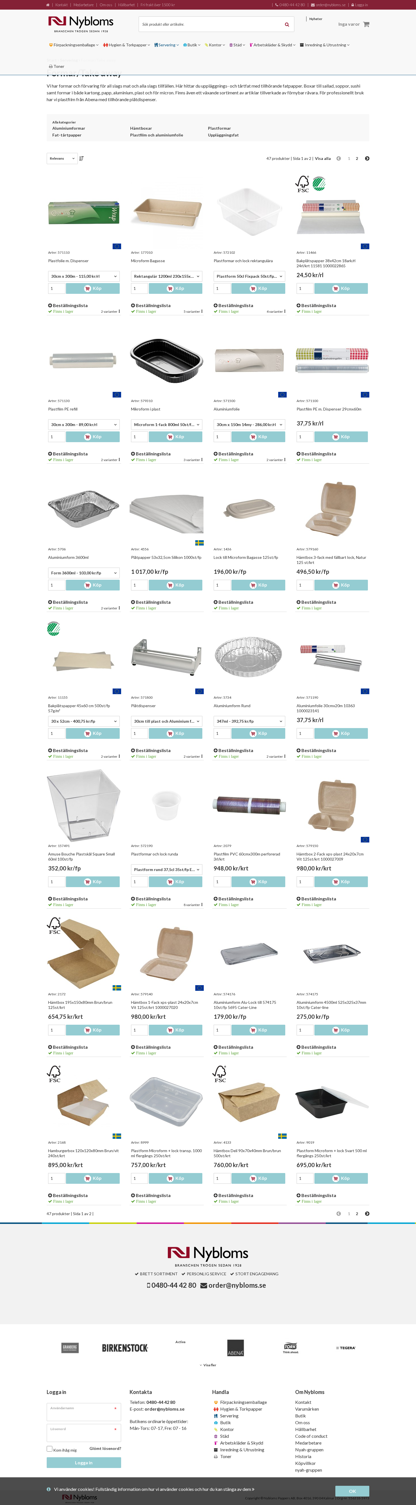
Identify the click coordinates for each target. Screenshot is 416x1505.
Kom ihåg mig (65, 1450)
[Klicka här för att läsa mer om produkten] (84, 212)
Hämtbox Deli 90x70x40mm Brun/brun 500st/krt (247, 1153)
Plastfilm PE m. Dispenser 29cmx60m (329, 409)
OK (352, 1491)
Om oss (302, 1422)
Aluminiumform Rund (232, 705)
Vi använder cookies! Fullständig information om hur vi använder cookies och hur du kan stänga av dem (153, 1489)
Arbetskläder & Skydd (241, 1442)
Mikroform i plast (145, 409)
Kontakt (303, 1402)
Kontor (226, 1429)
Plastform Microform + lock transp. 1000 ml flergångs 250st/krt (166, 1153)
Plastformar (219, 128)
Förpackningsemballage (243, 1402)
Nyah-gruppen (309, 1449)
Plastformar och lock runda (154, 854)
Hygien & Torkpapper (240, 1408)
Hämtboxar (141, 128)
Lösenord (58, 1429)
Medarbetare (308, 1442)
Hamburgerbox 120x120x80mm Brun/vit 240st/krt (83, 1153)
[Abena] (235, 1348)
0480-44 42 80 (173, 1285)
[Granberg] (70, 1348)
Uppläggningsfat (223, 135)
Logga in (84, 1462)
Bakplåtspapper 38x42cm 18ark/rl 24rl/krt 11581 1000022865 (326, 263)
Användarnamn (62, 1408)
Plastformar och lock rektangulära (243, 260)
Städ (224, 1436)
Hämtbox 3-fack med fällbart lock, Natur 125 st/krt (331, 560)
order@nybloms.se (237, 1285)
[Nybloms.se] (87, 24)
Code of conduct (311, 1436)
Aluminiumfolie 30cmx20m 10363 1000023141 (326, 708)
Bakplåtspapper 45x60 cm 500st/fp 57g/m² (79, 708)
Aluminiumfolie (227, 409)
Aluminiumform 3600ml (68, 557)
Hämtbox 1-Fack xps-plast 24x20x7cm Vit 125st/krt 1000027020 (164, 1005)
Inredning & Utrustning (241, 1449)
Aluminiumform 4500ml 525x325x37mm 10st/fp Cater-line (331, 1005)
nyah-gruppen (308, 1470)
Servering (229, 1415)
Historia (303, 1456)
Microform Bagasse (148, 260)
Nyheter (315, 19)
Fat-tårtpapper (67, 135)
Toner (225, 1456)
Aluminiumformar (68, 128)
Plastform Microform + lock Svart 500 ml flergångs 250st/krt (332, 1153)
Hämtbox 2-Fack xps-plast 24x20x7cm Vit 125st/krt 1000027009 (330, 856)
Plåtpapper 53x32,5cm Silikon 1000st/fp (166, 557)
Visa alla (323, 158)
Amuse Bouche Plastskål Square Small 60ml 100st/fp (81, 856)
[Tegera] (346, 1348)
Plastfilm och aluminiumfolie (156, 135)
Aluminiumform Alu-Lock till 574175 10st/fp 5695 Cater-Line (245, 1005)
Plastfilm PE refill (63, 409)
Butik (225, 1422)
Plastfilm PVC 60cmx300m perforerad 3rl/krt (247, 856)
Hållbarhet (305, 1429)
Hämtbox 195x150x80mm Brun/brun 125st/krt (80, 1005)
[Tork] (290, 1348)
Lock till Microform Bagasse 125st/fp (246, 557)
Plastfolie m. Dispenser (68, 260)
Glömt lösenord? (105, 1448)
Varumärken (307, 1408)
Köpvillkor (305, 1463)
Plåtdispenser (143, 705)
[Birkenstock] (125, 1348)
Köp (97, 288)
